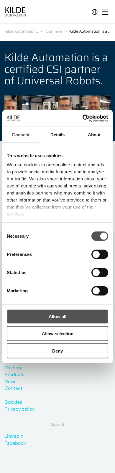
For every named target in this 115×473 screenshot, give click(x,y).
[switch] (94, 252)
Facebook (15, 443)
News (10, 381)
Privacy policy (19, 409)
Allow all (57, 316)
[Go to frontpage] (15, 12)
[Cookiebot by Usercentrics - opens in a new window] (82, 118)
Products (14, 374)
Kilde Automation (20, 31)
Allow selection (57, 333)
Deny (57, 350)
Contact (13, 388)
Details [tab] (57, 134)
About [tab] (94, 134)
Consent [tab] (20, 134)
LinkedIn (14, 436)
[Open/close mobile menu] (106, 12)
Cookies (13, 402)
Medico (12, 367)
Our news (54, 31)
